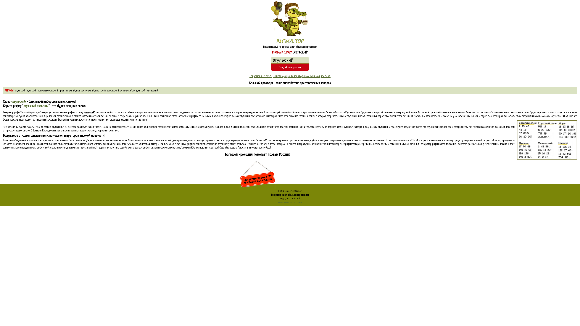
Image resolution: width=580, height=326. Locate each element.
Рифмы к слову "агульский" (290, 190)
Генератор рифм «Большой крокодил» (290, 195)
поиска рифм (35, 147)
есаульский (126, 90)
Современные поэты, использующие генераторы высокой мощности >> (290, 76)
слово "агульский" (348, 116)
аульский (32, 90)
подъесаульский (85, 90)
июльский (100, 90)
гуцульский (139, 90)
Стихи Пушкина (298, 202)
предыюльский (67, 90)
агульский (20, 90)
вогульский (113, 90)
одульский (152, 90)
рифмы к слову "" (81, 112)
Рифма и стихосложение (284, 202)
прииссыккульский (48, 90)
